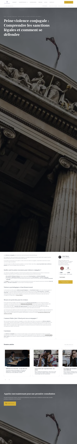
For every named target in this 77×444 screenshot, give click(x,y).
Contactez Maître (48, 335)
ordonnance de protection (26, 303)
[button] (23, 2)
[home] (8, 2)
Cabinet (14, 2)
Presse (40, 2)
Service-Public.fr (19, 295)
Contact (52, 2)
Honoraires (33, 2)
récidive (7, 281)
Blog (46, 2)
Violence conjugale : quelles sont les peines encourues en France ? (24, 16)
